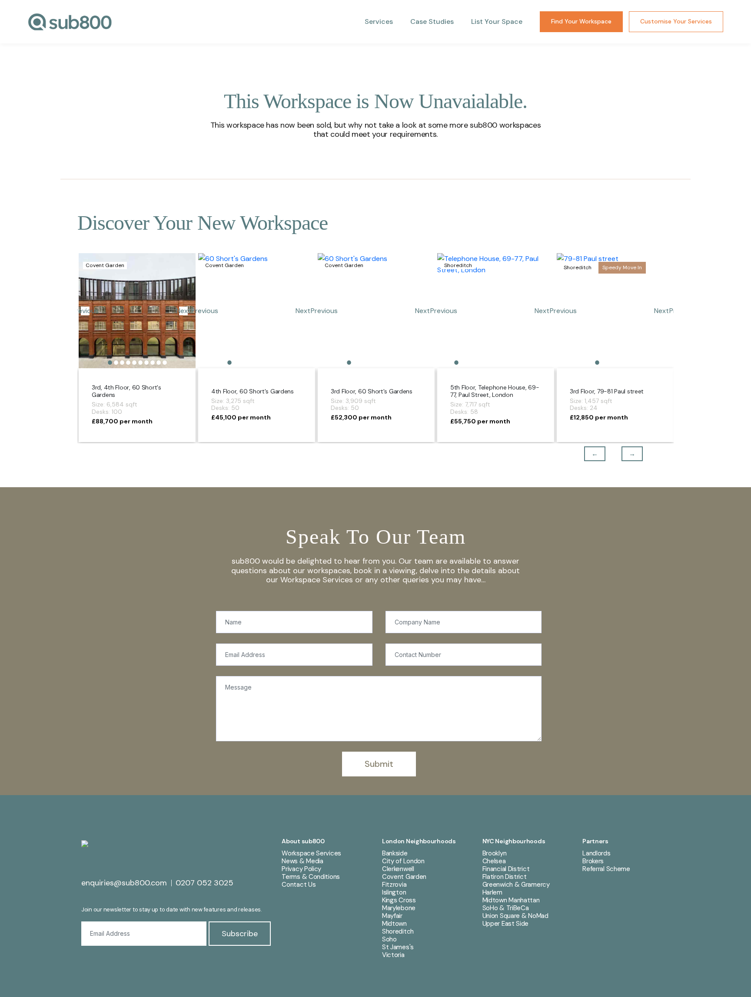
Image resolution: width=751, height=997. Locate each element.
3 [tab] (122, 362)
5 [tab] (134, 362)
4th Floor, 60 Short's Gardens (252, 391)
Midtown (394, 923)
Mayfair (392, 915)
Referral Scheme (606, 869)
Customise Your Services (676, 21)
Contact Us (299, 884)
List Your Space (496, 21)
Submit (379, 763)
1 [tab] (110, 362)
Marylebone (398, 908)
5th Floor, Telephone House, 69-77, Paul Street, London (494, 391)
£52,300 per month (361, 417)
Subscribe (240, 933)
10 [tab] (164, 362)
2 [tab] (116, 362)
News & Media (302, 861)
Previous (588, 453)
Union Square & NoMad (515, 915)
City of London (403, 861)
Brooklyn (494, 853)
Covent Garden (404, 876)
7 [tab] (146, 362)
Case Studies (432, 21)
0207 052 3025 (204, 883)
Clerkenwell (398, 869)
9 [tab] (158, 362)
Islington (394, 892)
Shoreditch (398, 931)
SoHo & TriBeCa (505, 908)
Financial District (506, 869)
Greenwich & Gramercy (516, 884)
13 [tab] (529, 362)
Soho (389, 939)
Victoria (393, 955)
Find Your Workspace (581, 21)
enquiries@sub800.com (124, 883)
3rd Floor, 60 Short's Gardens (371, 391)
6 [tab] (140, 362)
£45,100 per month (241, 417)
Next (183, 311)
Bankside (395, 853)
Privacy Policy (301, 869)
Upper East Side (505, 923)
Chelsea (494, 861)
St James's (398, 947)
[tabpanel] (137, 310)
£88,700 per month (122, 421)
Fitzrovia (394, 884)
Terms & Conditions (311, 876)
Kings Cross (399, 900)
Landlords (596, 853)
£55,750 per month (480, 421)
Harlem (492, 892)
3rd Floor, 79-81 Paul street (607, 391)
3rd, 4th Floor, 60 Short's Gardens (126, 391)
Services (379, 21)
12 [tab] (523, 362)
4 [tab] (128, 362)
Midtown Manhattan (511, 900)
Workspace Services (311, 853)
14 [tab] (535, 362)
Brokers (593, 861)
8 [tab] (152, 362)
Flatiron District (504, 876)
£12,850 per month (599, 417)
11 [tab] (517, 362)
